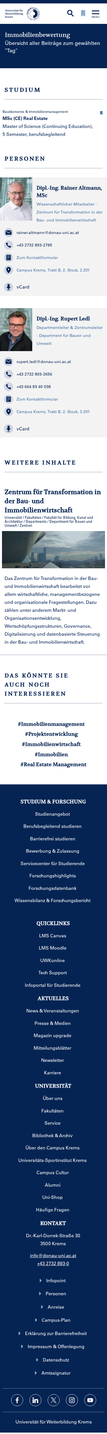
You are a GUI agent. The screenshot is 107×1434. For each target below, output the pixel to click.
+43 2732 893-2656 (34, 374)
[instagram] (72, 1400)
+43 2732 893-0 (53, 1263)
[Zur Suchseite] (70, 13)
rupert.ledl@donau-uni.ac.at (44, 361)
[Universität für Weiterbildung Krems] (24, 13)
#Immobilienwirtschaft (51, 744)
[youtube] (90, 1400)
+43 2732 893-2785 (34, 245)
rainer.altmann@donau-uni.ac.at (48, 232)
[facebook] (17, 1400)
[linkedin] (35, 1400)
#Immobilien (51, 754)
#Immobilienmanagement (51, 724)
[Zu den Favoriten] (83, 14)
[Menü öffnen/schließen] (95, 15)
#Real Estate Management (53, 764)
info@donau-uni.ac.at (53, 1255)
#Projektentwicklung (51, 734)
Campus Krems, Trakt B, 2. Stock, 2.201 (53, 270)
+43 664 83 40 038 (34, 386)
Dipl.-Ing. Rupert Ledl (63, 318)
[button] (101, 112)
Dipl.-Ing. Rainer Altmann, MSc (69, 191)
